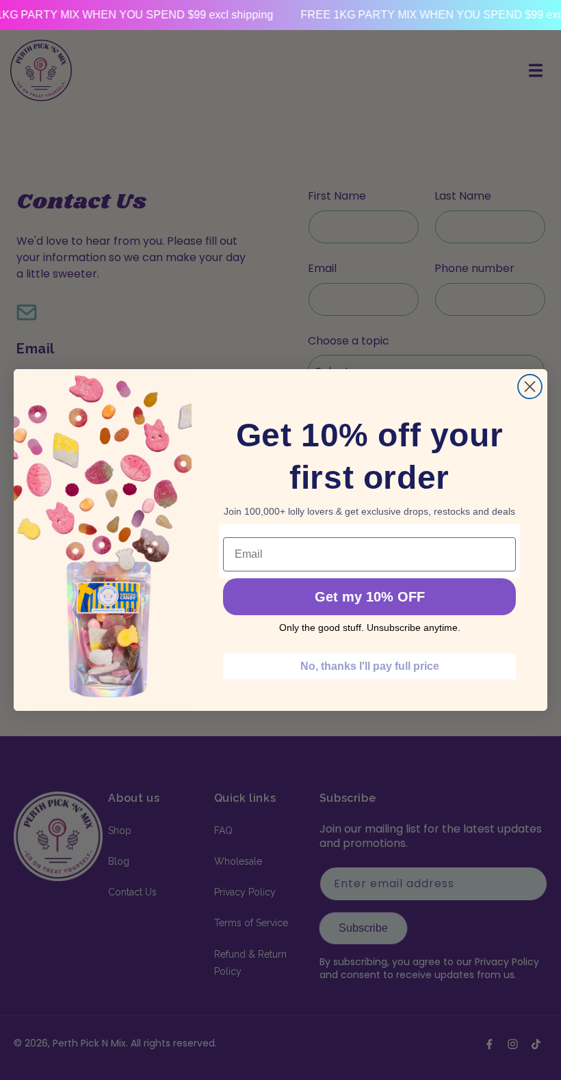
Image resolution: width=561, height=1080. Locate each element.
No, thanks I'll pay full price (369, 666)
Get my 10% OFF (370, 596)
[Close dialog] (530, 387)
